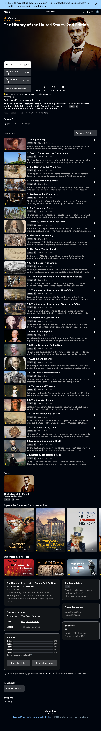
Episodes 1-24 (83, 133)
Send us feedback (39, 717)
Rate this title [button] (18, 663)
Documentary (42, 113)
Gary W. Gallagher (81, 103)
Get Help (8, 701)
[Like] (45, 87)
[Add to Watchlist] (37, 87)
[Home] (50, 12)
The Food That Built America (82, 567)
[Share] (62, 87)
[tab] (8, 124)
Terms (48, 673)
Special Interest (26, 113)
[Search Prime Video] (83, 12)
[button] (20, 655)
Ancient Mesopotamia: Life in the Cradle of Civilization (50, 567)
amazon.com (79, 2)
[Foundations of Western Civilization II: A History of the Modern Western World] (19, 530)
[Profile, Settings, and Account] (98, 12)
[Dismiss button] (96, 3)
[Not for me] (53, 87)
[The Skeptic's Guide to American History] (82, 530)
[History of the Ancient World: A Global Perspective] (50, 530)
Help (50, 717)
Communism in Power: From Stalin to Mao (19, 567)
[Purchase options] (94, 140)
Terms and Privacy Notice (22, 717)
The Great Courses (30, 616)
